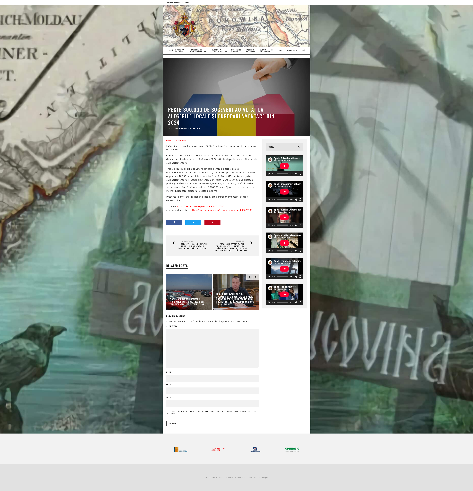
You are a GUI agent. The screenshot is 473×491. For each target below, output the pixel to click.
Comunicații (291, 50)
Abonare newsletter (175, 2)
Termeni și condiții (258, 477)
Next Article (239, 241)
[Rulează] (269, 174)
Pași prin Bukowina (250, 50)
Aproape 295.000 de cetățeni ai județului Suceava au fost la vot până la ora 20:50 (193, 246)
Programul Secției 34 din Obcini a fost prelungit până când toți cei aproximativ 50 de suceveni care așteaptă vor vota (231, 247)
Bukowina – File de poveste (267, 50)
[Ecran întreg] (300, 174)
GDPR (281, 50)
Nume (169, 372)
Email (169, 385)
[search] (299, 147)
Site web (170, 397)
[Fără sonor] (296, 174)
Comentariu (172, 326)
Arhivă (188, 2)
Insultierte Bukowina (236, 50)
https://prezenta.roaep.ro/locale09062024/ (200, 206)
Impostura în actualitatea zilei (198, 50)
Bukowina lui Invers (180, 50)
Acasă (170, 50)
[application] (284, 165)
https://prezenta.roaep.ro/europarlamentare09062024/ (221, 209)
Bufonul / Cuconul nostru (219, 50)
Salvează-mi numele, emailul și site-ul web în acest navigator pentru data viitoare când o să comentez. (213, 412)
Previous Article (187, 241)
